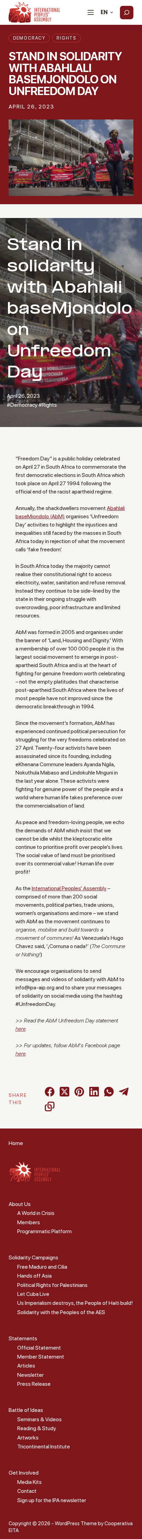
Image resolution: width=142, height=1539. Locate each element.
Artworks (28, 1437)
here (21, 1029)
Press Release (34, 1384)
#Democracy (22, 405)
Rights (67, 38)
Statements (23, 1338)
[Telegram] (124, 1091)
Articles (26, 1365)
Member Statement (40, 1356)
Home (16, 1143)
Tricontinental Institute (43, 1446)
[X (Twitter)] (64, 1091)
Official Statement (39, 1347)
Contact (27, 1491)
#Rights (48, 405)
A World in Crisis (35, 1213)
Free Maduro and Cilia (42, 1267)
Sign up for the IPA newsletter (51, 1500)
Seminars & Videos (39, 1419)
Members (28, 1222)
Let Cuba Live (33, 1294)
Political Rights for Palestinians (52, 1285)
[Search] (126, 12)
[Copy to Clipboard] (49, 1106)
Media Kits (29, 1482)
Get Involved (24, 1472)
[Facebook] (49, 1091)
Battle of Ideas (26, 1410)
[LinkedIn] (94, 1091)
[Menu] (91, 12)
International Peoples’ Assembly (69, 888)
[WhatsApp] (109, 1091)
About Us (20, 1204)
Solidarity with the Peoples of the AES (61, 1312)
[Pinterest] (79, 1091)
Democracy (29, 38)
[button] (107, 12)
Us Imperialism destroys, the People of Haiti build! (75, 1303)
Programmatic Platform (44, 1231)
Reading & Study (36, 1428)
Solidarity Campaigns (33, 1257)
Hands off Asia (34, 1275)
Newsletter (30, 1375)
